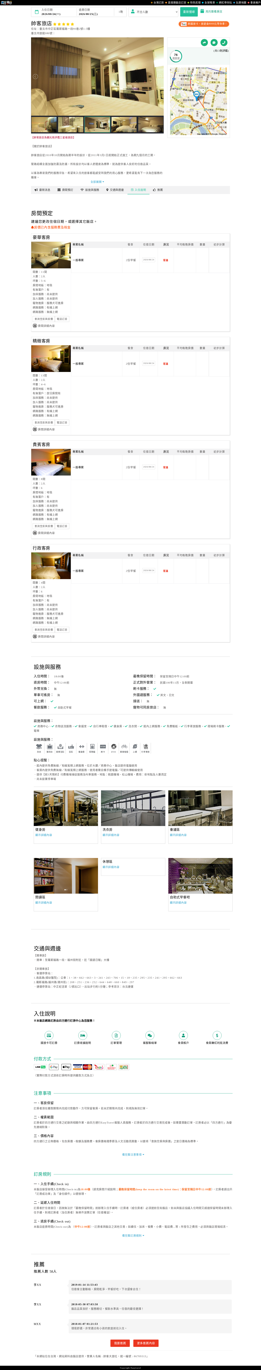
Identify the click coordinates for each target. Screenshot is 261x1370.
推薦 (160, 189)
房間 (67, 189)
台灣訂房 (159, 2)
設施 (92, 189)
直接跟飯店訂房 (177, 2)
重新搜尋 (189, 11)
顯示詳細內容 (43, 835)
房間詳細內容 (46, 325)
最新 (44, 189)
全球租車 (210, 2)
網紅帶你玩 (225, 2)
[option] (66, 808)
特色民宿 (195, 2)
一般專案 (78, 260)
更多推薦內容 (146, 1343)
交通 (117, 189)
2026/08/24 (148, 260)
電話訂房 (62, 319)
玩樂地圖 (241, 2)
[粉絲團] (214, 42)
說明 (140, 189)
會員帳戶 (255, 2)
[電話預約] (223, 42)
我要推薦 (120, 1343)
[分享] (204, 42)
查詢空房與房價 (44, 319)
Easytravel (136, 1368)
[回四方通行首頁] (6, 2)
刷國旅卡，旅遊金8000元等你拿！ (207, 23)
